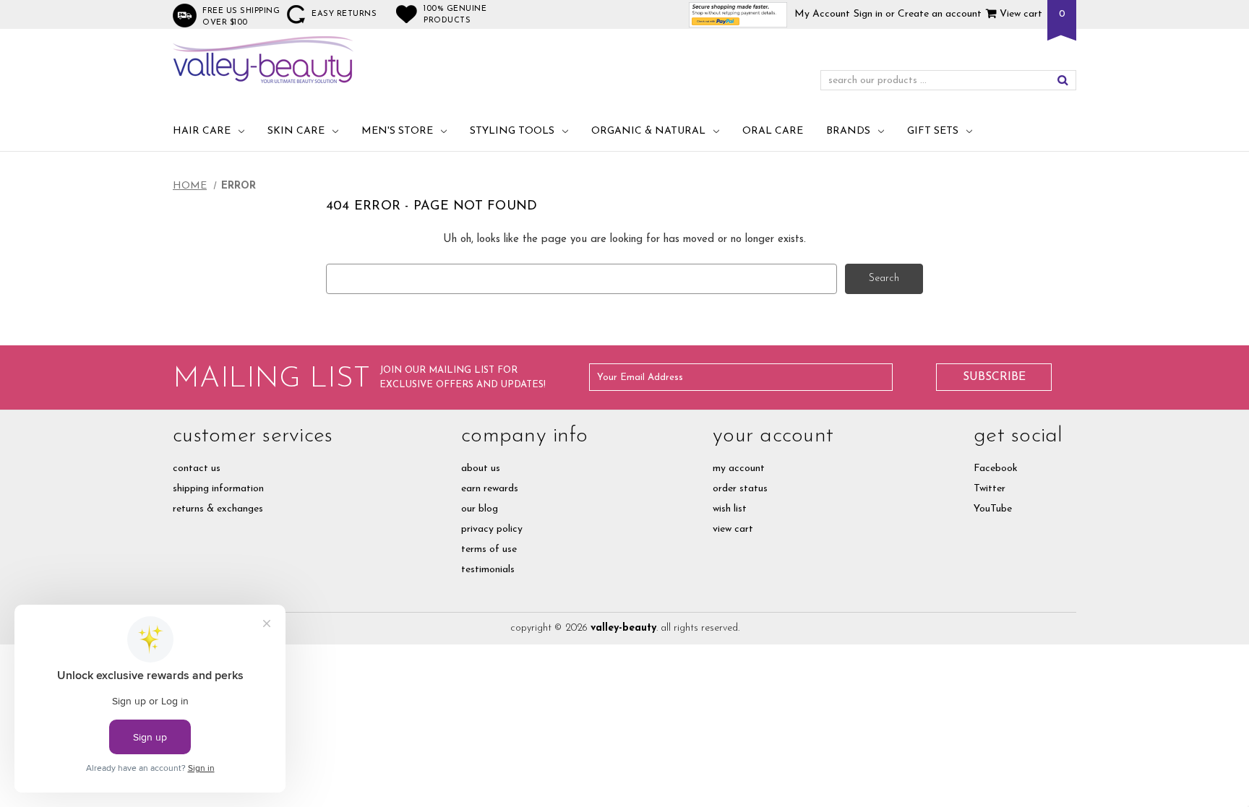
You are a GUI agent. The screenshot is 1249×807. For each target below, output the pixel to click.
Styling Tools (512, 131)
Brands (848, 131)
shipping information (218, 488)
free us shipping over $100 (241, 17)
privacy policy (492, 529)
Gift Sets (932, 131)
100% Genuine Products (455, 15)
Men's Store (397, 131)
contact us (196, 468)
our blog (479, 509)
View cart (1019, 14)
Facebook (996, 468)
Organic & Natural (648, 131)
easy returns (344, 14)
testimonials (488, 569)
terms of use (489, 549)
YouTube (993, 509)
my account (739, 468)
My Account (822, 14)
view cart (733, 529)
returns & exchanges (218, 509)
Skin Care (296, 131)
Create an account (940, 14)
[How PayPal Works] (738, 14)
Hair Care (202, 131)
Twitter (989, 488)
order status (740, 488)
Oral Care (772, 131)
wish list (730, 509)
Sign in (868, 14)
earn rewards (489, 488)
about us (480, 468)
